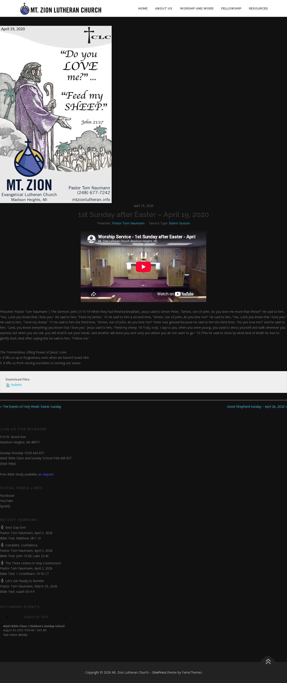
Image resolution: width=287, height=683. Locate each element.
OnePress (159, 672)
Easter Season (179, 223)
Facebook (7, 495)
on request (46, 474)
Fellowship (231, 8)
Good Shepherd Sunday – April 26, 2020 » (257, 406)
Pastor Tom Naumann (128, 223)
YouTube (6, 501)
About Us (163, 8)
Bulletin (16, 385)
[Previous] (7, 617)
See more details (15, 635)
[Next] (65, 617)
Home (143, 8)
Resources (258, 8)
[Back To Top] (268, 662)
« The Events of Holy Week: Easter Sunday (30, 406)
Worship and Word (197, 8)
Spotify (5, 506)
